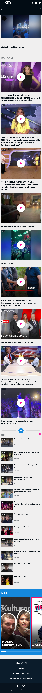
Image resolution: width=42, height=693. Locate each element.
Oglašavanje (21, 663)
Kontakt (21, 668)
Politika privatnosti (21, 673)
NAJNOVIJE (7, 57)
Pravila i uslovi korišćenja (21, 679)
